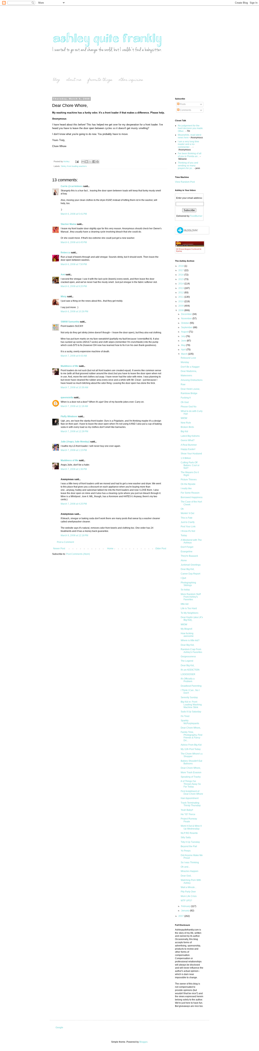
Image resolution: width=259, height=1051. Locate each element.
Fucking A (186, 397)
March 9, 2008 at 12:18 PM (74, 535)
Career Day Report (190, 573)
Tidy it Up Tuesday (190, 842)
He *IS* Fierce (188, 814)
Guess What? (188, 440)
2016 (181, 274)
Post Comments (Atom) (78, 554)
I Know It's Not (188, 531)
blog (56, 80)
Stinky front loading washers (74, 166)
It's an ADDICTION (190, 669)
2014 (181, 283)
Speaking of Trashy (191, 777)
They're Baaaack (189, 556)
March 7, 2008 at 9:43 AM (74, 356)
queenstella (67, 397)
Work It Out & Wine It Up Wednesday (191, 827)
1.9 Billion (186, 458)
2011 (181, 297)
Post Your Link (188, 526)
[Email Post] (76, 161)
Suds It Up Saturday (191, 711)
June (184, 340)
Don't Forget (187, 547)
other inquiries (131, 80)
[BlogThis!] (87, 162)
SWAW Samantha (70, 321)
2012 (181, 292)
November (186, 318)
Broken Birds (187, 427)
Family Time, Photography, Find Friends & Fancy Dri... (191, 736)
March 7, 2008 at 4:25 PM (74, 503)
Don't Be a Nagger (190, 366)
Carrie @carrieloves (72, 186)
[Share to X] (90, 162)
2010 (181, 301)
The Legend (187, 661)
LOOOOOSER (188, 674)
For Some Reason (190, 492)
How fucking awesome (187, 634)
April (183, 349)
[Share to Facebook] (94, 162)
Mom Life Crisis (189, 896)
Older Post (160, 548)
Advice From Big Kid (191, 744)
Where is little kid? (190, 640)
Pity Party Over (188, 891)
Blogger (143, 1042)
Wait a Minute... (188, 887)
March (184, 354)
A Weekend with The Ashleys (191, 541)
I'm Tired (185, 716)
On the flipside (188, 484)
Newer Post (59, 548)
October (185, 323)
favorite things (100, 80)
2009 (181, 305)
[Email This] (83, 162)
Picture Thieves (189, 479)
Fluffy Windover (69, 416)
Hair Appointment (190, 798)
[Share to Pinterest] (97, 162)
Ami (63, 274)
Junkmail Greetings (191, 564)
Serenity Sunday (189, 697)
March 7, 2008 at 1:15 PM (74, 450)
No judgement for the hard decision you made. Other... (190, 128)
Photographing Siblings (188, 584)
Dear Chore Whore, (191, 727)
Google (59, 1027)
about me (74, 80)
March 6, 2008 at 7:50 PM (74, 264)
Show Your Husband (191, 453)
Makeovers (186, 375)
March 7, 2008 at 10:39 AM (74, 387)
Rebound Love (188, 358)
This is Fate (186, 518)
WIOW (184, 418)
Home (110, 548)
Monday (185, 362)
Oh (182, 509)
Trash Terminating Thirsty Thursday (191, 804)
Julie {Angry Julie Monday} (75, 441)
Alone (184, 560)
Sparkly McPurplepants (190, 722)
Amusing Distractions (191, 380)
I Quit (183, 578)
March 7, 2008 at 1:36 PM (74, 469)
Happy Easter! (188, 449)
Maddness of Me (69, 366)
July (183, 336)
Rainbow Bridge (189, 393)
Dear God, (186, 875)
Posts (182, 104)
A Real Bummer (189, 445)
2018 (181, 266)
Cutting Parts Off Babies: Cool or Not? (190, 465)
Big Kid (184, 431)
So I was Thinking (190, 862)
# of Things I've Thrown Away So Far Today (191, 784)
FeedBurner (196, 216)
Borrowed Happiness (191, 497)
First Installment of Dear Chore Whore (192, 792)
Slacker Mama (68, 224)
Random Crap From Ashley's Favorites (191, 650)
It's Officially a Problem (188, 680)
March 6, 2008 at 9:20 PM (74, 286)
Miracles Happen (189, 871)
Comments (185, 110)
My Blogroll (186, 629)
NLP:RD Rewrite (189, 833)
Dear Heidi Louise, (190, 389)
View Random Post (185, 182)
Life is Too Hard (189, 608)
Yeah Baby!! (187, 810)
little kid (184, 604)
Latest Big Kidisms (190, 436)
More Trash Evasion (191, 772)
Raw (183, 384)
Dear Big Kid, (187, 569)
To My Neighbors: (190, 613)
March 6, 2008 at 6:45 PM (74, 242)
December (186, 314)
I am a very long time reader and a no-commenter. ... (188, 144)
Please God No (188, 406)
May (183, 345)
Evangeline (186, 551)
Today (184, 535)
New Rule (186, 422)
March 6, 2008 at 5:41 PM (74, 214)
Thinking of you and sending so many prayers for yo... (188, 165)
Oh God (185, 402)
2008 (181, 310)
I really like (186, 488)
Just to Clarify (188, 522)
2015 (181, 279)
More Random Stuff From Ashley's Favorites (191, 597)
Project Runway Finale (189, 820)
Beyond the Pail (189, 846)
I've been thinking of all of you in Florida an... (189, 154)
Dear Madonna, (189, 371)
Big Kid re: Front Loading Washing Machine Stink (191, 704)
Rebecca (65, 252)
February (186, 906)
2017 (181, 270)
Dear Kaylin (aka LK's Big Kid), (192, 618)
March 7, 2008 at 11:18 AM (74, 406)
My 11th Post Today (191, 749)
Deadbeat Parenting (191, 686)
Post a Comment (65, 542)
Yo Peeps (186, 850)
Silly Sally (186, 837)
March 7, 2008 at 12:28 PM (74, 431)
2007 (181, 916)
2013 (181, 288)
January (185, 910)
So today (185, 589)
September (187, 327)
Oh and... (185, 867)
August (185, 331)
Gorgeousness (188, 656)
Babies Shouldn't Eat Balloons (191, 762)
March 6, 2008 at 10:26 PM (74, 311)
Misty (64, 296)
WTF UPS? (186, 900)
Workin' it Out (187, 513)
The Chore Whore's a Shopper (191, 755)
